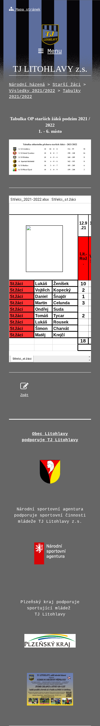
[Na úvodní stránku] (50, 30)
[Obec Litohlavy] (50, 482)
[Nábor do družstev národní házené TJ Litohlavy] (50, 707)
